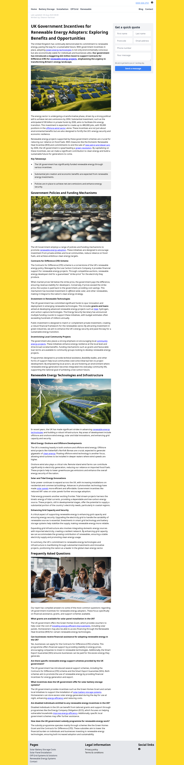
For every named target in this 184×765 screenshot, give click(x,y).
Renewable (85, 9)
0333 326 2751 (142, 3)
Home (34, 9)
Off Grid (74, 9)
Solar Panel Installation (41, 752)
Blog (141, 9)
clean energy (49, 453)
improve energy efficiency (65, 713)
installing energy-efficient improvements (71, 626)
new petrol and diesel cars (97, 145)
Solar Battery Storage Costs (43, 749)
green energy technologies (59, 50)
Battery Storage (47, 9)
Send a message (133, 68)
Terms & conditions (94, 752)
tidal (96, 309)
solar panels (42, 488)
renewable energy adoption (53, 250)
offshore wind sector (56, 128)
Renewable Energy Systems (43, 758)
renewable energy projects (63, 59)
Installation (62, 9)
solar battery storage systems (87, 692)
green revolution (83, 148)
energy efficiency (55, 698)
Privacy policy (91, 749)
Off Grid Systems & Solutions (43, 755)
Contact (149, 9)
